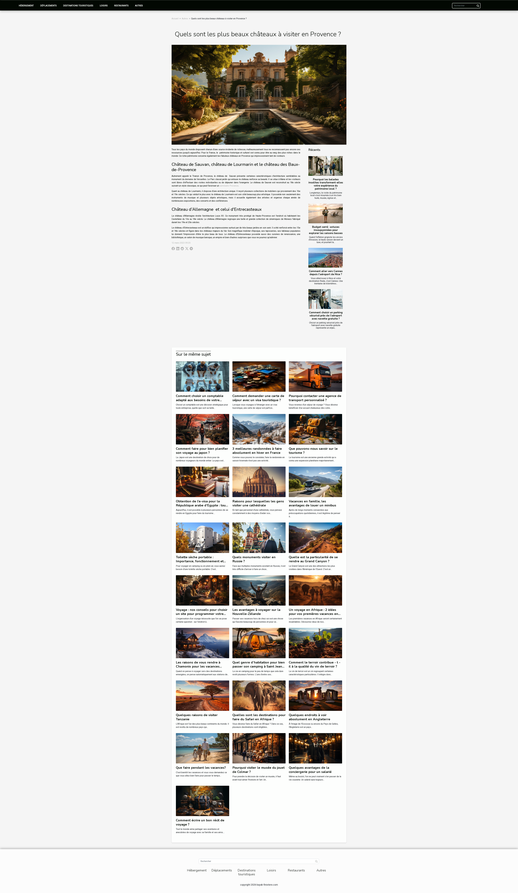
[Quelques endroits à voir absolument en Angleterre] (315, 695)
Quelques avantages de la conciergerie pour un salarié (310, 769)
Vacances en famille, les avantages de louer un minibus (312, 503)
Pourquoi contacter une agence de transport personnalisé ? (315, 398)
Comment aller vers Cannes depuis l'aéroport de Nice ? (326, 272)
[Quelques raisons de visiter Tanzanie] (202, 695)
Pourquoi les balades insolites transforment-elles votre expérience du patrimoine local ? (326, 184)
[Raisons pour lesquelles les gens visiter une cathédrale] (259, 481)
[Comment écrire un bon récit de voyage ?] (202, 800)
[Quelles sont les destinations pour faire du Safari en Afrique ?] (259, 695)
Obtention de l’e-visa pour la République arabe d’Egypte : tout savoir (201, 505)
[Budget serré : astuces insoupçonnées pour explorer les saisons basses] (325, 213)
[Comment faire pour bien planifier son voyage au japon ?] (202, 429)
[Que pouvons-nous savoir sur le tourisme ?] (315, 429)
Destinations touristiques (78, 5)
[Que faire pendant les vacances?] (202, 748)
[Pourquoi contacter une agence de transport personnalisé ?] (315, 376)
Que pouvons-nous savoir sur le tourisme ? (313, 450)
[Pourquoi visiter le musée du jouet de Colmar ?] (259, 748)
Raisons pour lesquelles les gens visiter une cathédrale (258, 503)
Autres (139, 5)
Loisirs (104, 5)
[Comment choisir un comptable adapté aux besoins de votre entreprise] (202, 376)
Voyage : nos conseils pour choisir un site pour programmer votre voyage (201, 614)
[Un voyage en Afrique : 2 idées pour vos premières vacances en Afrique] (315, 590)
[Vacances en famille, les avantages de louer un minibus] (315, 481)
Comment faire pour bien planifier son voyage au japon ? (202, 450)
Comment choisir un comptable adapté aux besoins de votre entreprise (199, 400)
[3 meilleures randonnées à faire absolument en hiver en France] (259, 429)
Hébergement (26, 5)
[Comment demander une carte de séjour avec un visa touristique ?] (259, 376)
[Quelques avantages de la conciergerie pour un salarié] (315, 748)
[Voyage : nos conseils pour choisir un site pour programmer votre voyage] (202, 590)
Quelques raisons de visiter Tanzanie (197, 717)
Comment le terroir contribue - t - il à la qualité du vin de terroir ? (314, 664)
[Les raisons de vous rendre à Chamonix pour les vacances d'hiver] (202, 643)
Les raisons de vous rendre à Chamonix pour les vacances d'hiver (198, 666)
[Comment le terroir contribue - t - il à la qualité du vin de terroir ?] (315, 643)
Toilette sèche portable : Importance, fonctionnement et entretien (200, 561)
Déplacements (48, 5)
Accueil (175, 18)
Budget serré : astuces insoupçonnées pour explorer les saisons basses (326, 230)
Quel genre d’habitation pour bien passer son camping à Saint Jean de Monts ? (258, 666)
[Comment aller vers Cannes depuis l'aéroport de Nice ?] (325, 258)
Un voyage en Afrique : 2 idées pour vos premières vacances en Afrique (313, 614)
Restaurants (121, 5)
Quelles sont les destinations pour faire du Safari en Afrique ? (259, 717)
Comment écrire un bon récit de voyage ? (200, 822)
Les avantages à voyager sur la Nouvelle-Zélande (256, 612)
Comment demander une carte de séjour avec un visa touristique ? (258, 398)
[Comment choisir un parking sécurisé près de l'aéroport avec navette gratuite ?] (325, 299)
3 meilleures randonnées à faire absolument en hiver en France (257, 450)
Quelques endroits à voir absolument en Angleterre (309, 717)
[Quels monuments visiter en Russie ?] (259, 537)
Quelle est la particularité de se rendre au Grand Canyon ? (313, 559)
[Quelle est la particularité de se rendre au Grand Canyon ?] (315, 537)
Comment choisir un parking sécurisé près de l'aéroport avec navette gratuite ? (326, 315)
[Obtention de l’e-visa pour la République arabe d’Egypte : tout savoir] (202, 481)
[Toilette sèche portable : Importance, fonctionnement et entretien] (202, 537)
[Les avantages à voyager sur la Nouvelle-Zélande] (259, 590)
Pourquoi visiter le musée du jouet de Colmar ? (258, 769)
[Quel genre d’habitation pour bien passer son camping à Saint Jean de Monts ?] (259, 643)
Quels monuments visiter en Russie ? (254, 559)
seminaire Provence (229, 185)
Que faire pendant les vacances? (201, 767)
